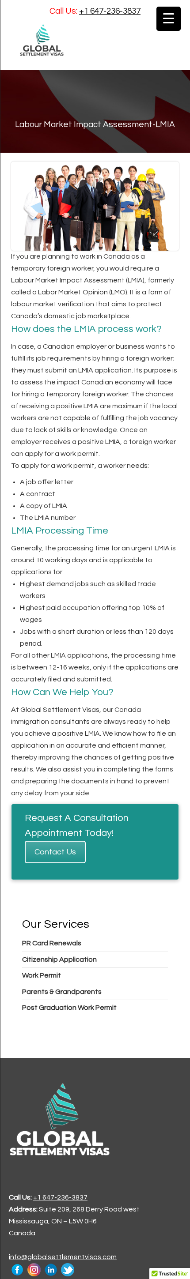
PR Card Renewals (51, 943)
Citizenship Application (59, 959)
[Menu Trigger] (168, 19)
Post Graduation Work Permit (69, 1007)
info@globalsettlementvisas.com (63, 1256)
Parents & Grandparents (62, 991)
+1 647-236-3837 (110, 11)
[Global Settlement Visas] (95, 40)
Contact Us (55, 852)
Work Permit (41, 975)
